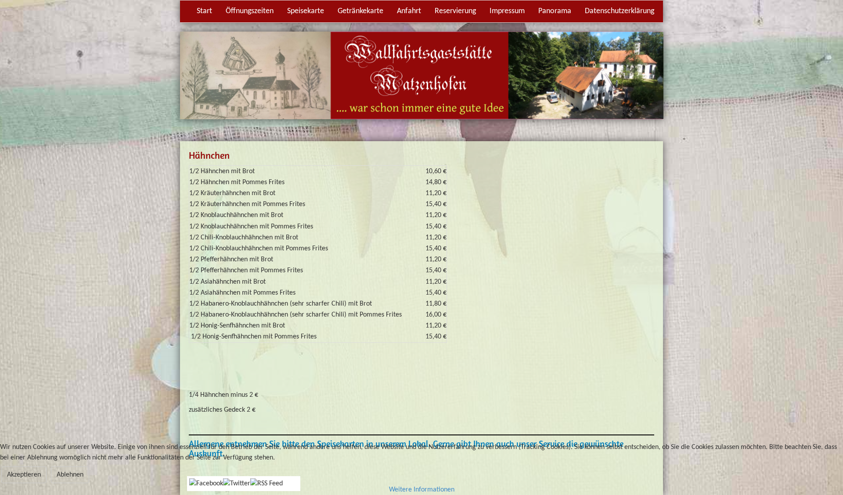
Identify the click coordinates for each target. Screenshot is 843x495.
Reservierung (455, 11)
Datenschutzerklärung (619, 11)
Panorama (554, 11)
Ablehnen (70, 474)
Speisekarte (305, 11)
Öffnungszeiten (250, 11)
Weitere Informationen (421, 489)
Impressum (507, 11)
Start (204, 11)
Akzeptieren (24, 474)
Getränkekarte (360, 11)
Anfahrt (409, 11)
